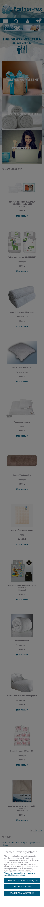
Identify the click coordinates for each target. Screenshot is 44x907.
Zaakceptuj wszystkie (22, 893)
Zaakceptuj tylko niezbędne (22, 880)
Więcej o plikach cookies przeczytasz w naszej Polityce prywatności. (19, 874)
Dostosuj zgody (22, 887)
